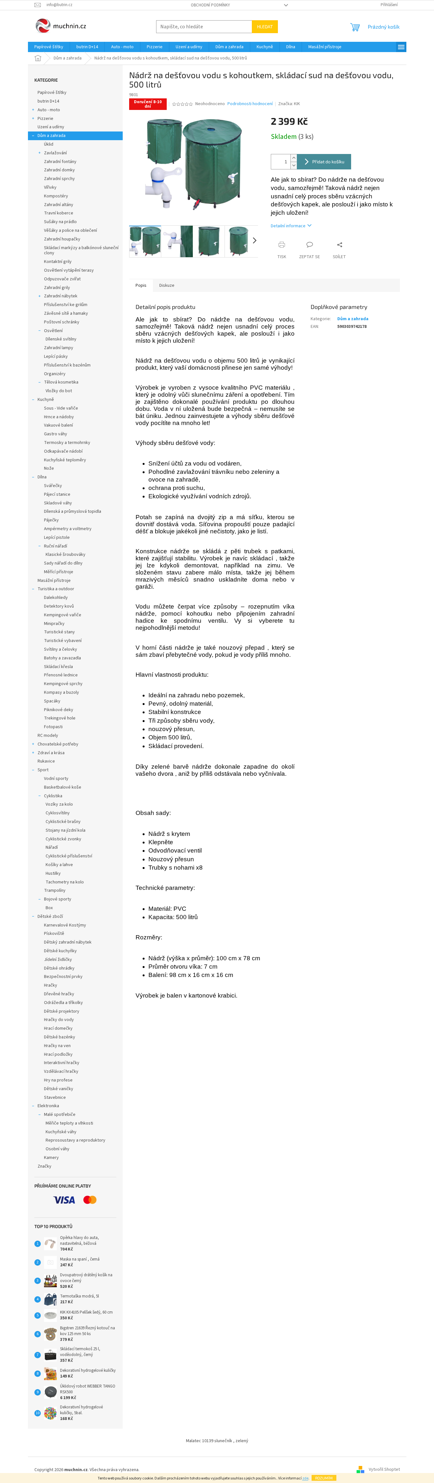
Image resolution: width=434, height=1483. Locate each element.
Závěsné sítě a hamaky (66, 313)
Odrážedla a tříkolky (63, 1002)
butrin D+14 (48, 101)
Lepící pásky (56, 356)
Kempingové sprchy (63, 684)
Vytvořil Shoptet (384, 1470)
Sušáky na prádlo (60, 222)
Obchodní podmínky (210, 5)
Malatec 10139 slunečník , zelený (217, 1441)
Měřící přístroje (58, 572)
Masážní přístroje (54, 580)
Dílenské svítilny (61, 339)
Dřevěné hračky (59, 994)
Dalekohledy (56, 597)
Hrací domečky (58, 1028)
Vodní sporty (56, 778)
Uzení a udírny (51, 127)
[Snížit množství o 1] (293, 165)
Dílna (42, 477)
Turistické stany (59, 632)
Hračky (50, 985)
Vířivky (50, 187)
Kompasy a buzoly (61, 692)
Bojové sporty (57, 899)
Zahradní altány (58, 205)
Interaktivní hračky (61, 1063)
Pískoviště (54, 933)
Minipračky (54, 623)
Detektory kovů (59, 606)
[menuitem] (49, 47)
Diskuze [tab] (166, 285)
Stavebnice (55, 1097)
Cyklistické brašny (63, 821)
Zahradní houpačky (62, 239)
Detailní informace (288, 226)
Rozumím (324, 1478)
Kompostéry (56, 196)
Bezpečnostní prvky (63, 976)
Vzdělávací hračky (61, 1071)
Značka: (289, 104)
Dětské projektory (61, 1011)
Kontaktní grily (58, 261)
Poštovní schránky (61, 322)
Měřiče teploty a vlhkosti (69, 1123)
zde (305, 1478)
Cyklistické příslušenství (69, 856)
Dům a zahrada (52, 135)
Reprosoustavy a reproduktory (75, 1140)
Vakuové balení (58, 425)
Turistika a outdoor (56, 589)
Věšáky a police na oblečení (70, 230)
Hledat (265, 26)
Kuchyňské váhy (61, 1132)
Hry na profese (58, 1080)
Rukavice (46, 761)
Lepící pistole (57, 537)
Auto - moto (49, 110)
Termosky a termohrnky (67, 442)
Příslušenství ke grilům (65, 305)
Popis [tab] (141, 285)
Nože (49, 468)
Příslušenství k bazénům (67, 365)
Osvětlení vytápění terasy (69, 270)
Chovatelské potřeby (58, 744)
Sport (43, 770)
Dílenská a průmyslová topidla (72, 511)
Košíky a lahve (59, 865)
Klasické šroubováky (65, 554)
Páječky (51, 520)
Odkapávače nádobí (63, 451)
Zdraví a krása (51, 753)
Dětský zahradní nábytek (68, 942)
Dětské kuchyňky (60, 951)
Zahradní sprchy (59, 179)
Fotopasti (53, 727)
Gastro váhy (55, 434)
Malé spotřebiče (59, 1114)
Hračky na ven (57, 1046)
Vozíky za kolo (59, 804)
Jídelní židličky (58, 959)
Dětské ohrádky (59, 968)
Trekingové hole (59, 718)
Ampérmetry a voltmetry (68, 529)
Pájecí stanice (57, 494)
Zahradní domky (59, 170)
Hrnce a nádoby (59, 417)
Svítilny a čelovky (60, 649)
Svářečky (53, 486)
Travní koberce (58, 213)
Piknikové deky (58, 710)
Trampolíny (55, 890)
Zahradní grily (57, 288)
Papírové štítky (52, 92)
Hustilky (53, 873)
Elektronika (48, 1106)
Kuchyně (46, 399)
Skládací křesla (58, 667)
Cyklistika (53, 796)
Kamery (51, 1157)
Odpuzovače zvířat (62, 279)
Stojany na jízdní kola (65, 830)
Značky (44, 1166)
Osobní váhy (57, 1149)
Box (49, 908)
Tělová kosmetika (61, 382)
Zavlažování (55, 153)
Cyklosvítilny (58, 813)
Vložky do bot (59, 391)
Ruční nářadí (55, 546)
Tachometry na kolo (65, 882)
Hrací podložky (58, 1054)
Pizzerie (45, 118)
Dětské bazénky (59, 1037)
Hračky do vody (59, 1020)
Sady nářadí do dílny (63, 563)
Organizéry (55, 374)
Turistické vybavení (63, 641)
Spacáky (52, 701)
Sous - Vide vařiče (61, 408)
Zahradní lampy (58, 348)
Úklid (48, 144)
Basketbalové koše (62, 787)
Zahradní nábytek (60, 296)
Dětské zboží (50, 916)
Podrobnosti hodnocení (250, 104)
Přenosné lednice (61, 675)
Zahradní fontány (60, 161)
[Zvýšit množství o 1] (293, 158)
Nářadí (52, 847)
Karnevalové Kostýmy (65, 925)
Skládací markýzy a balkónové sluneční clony (81, 251)
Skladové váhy (58, 503)
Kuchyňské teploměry (65, 460)
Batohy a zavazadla (62, 658)
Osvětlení (53, 331)
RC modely (48, 735)
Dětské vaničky (58, 1089)
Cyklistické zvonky (63, 839)
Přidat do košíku (328, 161)
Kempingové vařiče (62, 615)
